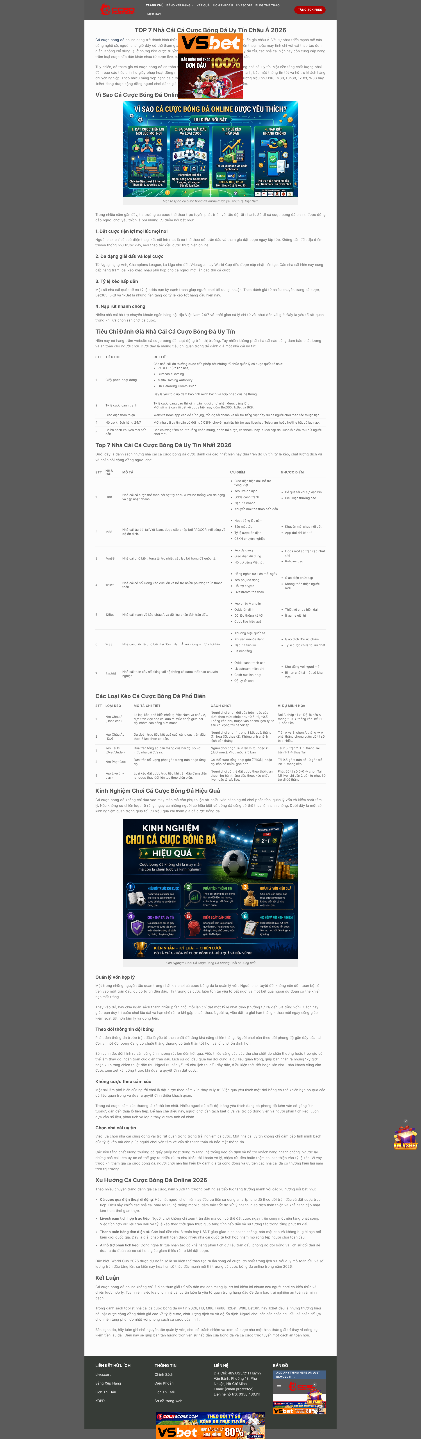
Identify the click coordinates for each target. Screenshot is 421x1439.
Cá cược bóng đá (109, 40)
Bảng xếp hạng (178, 5)
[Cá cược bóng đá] (117, 10)
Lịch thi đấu (223, 5)
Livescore (244, 5)
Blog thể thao (267, 5)
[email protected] (239, 1389)
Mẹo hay (154, 14)
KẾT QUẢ (203, 5)
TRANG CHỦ (154, 5)
